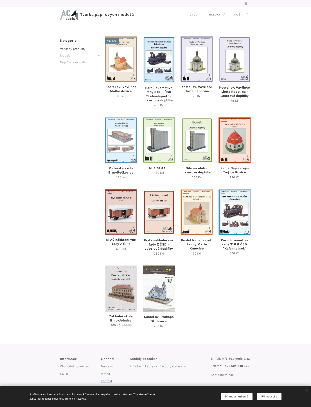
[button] (217, 14)
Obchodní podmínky (74, 366)
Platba (105, 373)
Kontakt (106, 381)
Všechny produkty (72, 49)
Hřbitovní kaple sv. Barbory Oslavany (158, 366)
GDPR (64, 373)
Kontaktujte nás (222, 375)
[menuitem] (195, 14)
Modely (65, 55)
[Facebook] (246, 4)
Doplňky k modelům (74, 62)
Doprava (107, 366)
